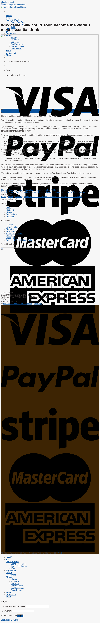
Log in (20, 616)
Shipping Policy (13, 238)
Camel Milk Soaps (19, 566)
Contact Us (10, 236)
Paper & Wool (12, 20)
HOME (9, 16)
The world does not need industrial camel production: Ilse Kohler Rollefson (33, 190)
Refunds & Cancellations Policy (19, 240)
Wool (13, 568)
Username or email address (13, 606)
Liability (9, 225)
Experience (11, 570)
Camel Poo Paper (18, 22)
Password (6, 611)
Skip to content (7, 2)
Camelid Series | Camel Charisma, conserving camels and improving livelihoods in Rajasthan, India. (44, 192)
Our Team (10, 216)
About (8, 208)
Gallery (9, 573)
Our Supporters (17, 588)
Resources (11, 33)
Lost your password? (10, 620)
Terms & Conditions (14, 234)
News (8, 592)
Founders (10, 210)
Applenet (61, 553)
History (9, 212)
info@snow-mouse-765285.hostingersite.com (22, 304)
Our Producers (12, 214)
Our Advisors (16, 590)
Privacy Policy (12, 227)
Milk (8, 18)
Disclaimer (10, 229)
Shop (8, 597)
